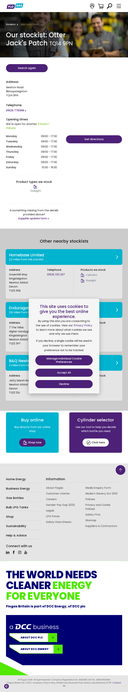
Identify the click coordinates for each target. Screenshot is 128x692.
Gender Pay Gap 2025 (60, 505)
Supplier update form (32, 218)
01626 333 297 (56, 274)
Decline (64, 384)
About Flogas (54, 488)
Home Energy (16, 479)
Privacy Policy (83, 325)
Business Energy (18, 488)
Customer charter (58, 493)
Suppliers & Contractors (101, 526)
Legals (50, 511)
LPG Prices (53, 516)
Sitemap (90, 520)
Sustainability (16, 526)
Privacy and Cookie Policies (97, 507)
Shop (10, 517)
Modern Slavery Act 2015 (101, 493)
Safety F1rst (92, 515)
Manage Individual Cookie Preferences (64, 360)
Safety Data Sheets (58, 522)
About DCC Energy (34, 649)
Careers (51, 499)
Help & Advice (16, 535)
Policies (90, 499)
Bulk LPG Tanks (17, 507)
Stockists (11, 24)
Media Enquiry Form (98, 488)
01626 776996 (15, 110)
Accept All (64, 373)
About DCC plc (31, 637)
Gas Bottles (15, 498)
